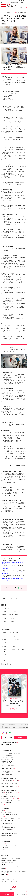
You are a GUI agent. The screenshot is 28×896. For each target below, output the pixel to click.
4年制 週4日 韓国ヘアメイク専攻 (9, 611)
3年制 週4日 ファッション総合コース (10, 632)
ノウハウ (11, 664)
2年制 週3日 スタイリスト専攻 (8, 646)
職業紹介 (4, 664)
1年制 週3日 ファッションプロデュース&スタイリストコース (13, 650)
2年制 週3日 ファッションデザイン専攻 (10, 639)
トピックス (18, 664)
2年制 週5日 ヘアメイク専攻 (8, 618)
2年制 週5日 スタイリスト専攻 (8, 636)
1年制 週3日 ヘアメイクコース (8, 625)
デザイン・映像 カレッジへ (21, 7)
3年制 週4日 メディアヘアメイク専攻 (10, 614)
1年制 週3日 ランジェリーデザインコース (11, 654)
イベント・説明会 (8, 737)
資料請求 (20, 737)
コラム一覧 (3, 726)
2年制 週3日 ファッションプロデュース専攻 (11, 642)
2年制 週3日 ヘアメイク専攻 (8, 621)
